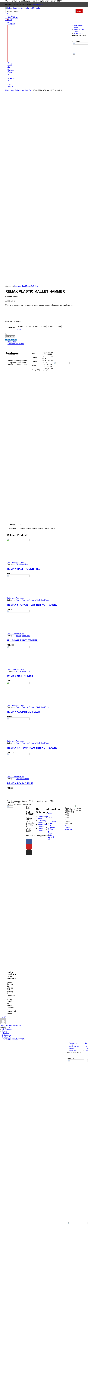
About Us (10, 66)
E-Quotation (11, 70)
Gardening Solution (42, 821)
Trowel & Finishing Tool (31, 600)
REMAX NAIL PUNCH (20, 676)
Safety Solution (41, 829)
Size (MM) (11, 327)
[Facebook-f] (29, 841)
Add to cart (10, 337)
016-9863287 (30, 813)
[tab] (45, 342)
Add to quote (11, 340)
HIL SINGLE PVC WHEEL (22, 640)
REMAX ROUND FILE (20, 783)
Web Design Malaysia (68, 827)
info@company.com (37, 4)
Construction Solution (43, 818)
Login (3, 1017)
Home (7, 90)
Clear (19, 329)
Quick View (11, 562)
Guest (10, 1025)
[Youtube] (29, 847)
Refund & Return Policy (50, 832)
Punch (18, 671)
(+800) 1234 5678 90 (23, 4)
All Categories (11, 23)
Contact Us (10, 73)
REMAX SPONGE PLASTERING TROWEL (32, 604)
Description (12, 342)
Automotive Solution (42, 825)
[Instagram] (29, 852)
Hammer (22, 90)
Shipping (51, 827)
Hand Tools (78, 33)
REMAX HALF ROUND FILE (23, 568)
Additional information (16, 344)
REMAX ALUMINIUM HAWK (23, 711)
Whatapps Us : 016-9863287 (14, 1039)
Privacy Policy (50, 824)
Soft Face (29, 90)
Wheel (18, 636)
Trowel (18, 600)
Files (18, 564)
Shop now (76, 41)
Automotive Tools (79, 35)
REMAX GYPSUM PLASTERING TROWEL (32, 747)
